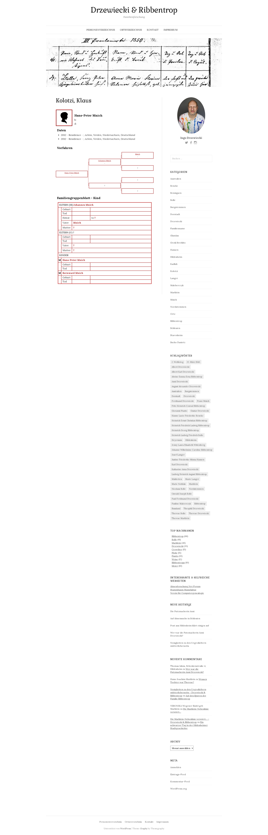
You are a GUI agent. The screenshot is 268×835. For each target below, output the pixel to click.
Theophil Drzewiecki (194, 508)
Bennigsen (175, 193)
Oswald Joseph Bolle (182, 493)
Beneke (174, 185)
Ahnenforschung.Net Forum (185, 586)
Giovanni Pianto (179, 410)
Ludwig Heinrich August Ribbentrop (189, 474)
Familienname (177, 228)
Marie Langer (192, 479)
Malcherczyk (177, 285)
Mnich (77, 222)
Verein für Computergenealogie (187, 593)
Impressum (171, 29)
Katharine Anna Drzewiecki (185, 469)
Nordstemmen (178, 306)
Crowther (177, 549)
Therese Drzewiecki (199, 513)
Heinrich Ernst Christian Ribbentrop (189, 420)
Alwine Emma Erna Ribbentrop (187, 376)
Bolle (172, 200)
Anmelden (175, 767)
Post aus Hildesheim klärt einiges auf (189, 625)
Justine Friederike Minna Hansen (188, 459)
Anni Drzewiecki (180, 381)
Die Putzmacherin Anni (182, 611)
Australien (175, 178)
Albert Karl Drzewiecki (183, 371)
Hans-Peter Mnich (74, 260)
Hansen (174, 249)
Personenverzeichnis (100, 29)
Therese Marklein (180, 518)
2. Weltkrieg (177, 362)
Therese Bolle (179, 513)
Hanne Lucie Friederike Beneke (187, 415)
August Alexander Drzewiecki (186, 386)
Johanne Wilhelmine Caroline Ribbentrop (192, 450)
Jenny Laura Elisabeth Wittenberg (188, 445)
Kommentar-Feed (180, 781)
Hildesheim (176, 256)
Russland (176, 508)
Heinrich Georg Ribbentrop (185, 430)
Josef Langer (178, 454)
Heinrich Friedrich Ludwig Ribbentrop (190, 425)
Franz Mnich (203, 401)
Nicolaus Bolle (179, 489)
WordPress (125, 828)
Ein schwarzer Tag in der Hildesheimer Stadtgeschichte (189, 725)
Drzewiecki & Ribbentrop (134, 10)
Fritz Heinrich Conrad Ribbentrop (188, 406)
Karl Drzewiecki (179, 464)
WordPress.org (178, 788)
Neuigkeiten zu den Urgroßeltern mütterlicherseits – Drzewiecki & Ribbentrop (188, 692)
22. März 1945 (193, 362)
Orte (172, 313)
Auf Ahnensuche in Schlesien (185, 618)
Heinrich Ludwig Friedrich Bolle (187, 435)
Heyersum (177, 440)
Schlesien (175, 328)
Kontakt (153, 29)
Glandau (174, 235)
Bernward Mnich (73, 273)
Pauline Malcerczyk (181, 503)
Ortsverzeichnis (131, 29)
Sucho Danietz (177, 342)
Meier (175, 565)
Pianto (175, 556)
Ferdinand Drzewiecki (183, 401)
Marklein (175, 292)
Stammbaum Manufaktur (183, 589)
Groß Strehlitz (178, 242)
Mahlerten (177, 479)
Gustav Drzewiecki (200, 410)
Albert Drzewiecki (180, 367)
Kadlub (173, 264)
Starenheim (176, 335)
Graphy (143, 828)
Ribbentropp (178, 562)
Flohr (174, 552)
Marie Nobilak (179, 484)
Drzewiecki (176, 221)
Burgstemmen (178, 207)
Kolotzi (174, 271)
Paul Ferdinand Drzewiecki (185, 498)
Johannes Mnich (83, 204)
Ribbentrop (176, 321)
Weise (175, 559)
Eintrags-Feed (178, 774)
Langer (174, 278)
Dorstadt (175, 214)
